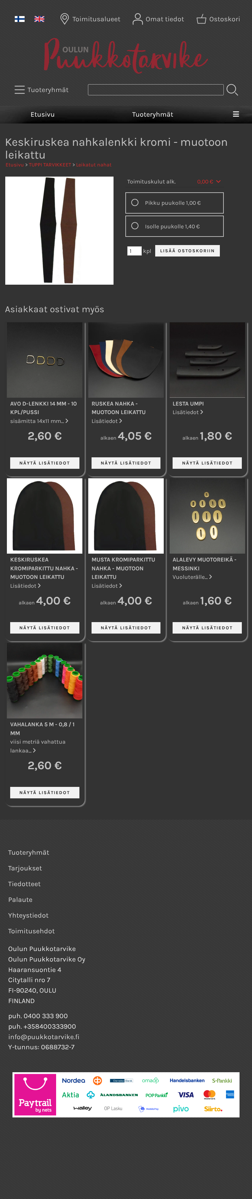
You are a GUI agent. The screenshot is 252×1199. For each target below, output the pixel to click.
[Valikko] (236, 115)
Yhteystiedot (28, 915)
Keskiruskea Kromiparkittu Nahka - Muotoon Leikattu (44, 568)
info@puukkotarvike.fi (44, 1037)
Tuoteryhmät (152, 114)
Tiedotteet (24, 884)
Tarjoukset (25, 868)
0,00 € (206, 181)
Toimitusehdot (31, 931)
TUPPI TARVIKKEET (50, 165)
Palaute (20, 900)
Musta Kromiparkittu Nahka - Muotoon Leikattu (123, 568)
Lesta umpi (188, 403)
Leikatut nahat (94, 165)
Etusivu (43, 114)
